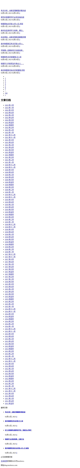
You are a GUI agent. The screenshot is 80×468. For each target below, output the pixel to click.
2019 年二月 (9, 219)
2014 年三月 (9, 321)
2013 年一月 (9, 356)
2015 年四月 (9, 299)
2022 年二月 (9, 130)
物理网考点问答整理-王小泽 (11, 57)
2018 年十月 (9, 229)
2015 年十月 (9, 284)
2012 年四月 (9, 379)
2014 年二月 (9, 324)
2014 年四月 (9, 319)
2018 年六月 (9, 239)
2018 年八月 (9, 234)
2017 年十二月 (10, 254)
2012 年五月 (9, 376)
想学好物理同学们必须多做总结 (12, 17)
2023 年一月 (9, 108)
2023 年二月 (9, 105)
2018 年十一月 (10, 227)
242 (6, 93)
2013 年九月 (9, 336)
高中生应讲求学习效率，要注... (12, 30)
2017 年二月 (9, 279)
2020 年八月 (9, 175)
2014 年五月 (9, 316)
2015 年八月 (9, 289)
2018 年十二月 (10, 224)
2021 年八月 (9, 145)
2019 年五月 (9, 212)
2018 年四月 (9, 244)
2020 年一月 (9, 192)
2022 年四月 (9, 125)
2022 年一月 (9, 132)
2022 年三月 (9, 127)
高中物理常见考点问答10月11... (12, 44)
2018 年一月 (9, 252)
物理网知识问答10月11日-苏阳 (12, 24)
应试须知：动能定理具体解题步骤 (13, 37)
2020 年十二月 (10, 165)
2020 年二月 (9, 190)
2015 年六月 (9, 294)
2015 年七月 (9, 292)
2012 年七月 (9, 371)
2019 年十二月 (10, 195)
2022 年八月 (9, 115)
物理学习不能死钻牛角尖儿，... (12, 64)
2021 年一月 (9, 162)
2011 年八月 (9, 398)
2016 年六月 (9, 282)
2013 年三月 (9, 351)
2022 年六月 (9, 120)
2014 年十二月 (10, 309)
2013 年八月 (9, 339)
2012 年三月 (9, 381)
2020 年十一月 (10, 167)
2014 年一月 (9, 326)
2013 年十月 (9, 334)
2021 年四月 (9, 155)
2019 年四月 (9, 214)
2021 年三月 (9, 157)
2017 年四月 (9, 274)
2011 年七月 (9, 401)
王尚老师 (4, 461)
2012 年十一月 (10, 361)
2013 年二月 (9, 354)
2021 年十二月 (10, 135)
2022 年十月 (9, 110)
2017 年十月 (9, 259)
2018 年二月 (9, 249)
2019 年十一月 (10, 197)
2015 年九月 (9, 287)
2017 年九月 (9, 262)
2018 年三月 (9, 247)
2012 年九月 (9, 366)
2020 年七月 (9, 177)
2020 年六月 (9, 180)
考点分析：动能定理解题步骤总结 (13, 10)
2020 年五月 (9, 182)
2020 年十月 (9, 170)
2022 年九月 (9, 113)
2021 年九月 (9, 142)
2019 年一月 (9, 222)
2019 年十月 (9, 200)
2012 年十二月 (10, 359)
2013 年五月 (9, 346)
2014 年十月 (9, 314)
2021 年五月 (9, 152)
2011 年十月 (9, 393)
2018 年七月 (9, 237)
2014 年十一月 (10, 311)
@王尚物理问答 (12, 5)
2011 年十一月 (10, 391)
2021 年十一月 (10, 137)
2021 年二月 (9, 160)
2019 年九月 (9, 202)
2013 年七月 (9, 341)
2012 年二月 (9, 384)
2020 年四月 (9, 185)
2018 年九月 (9, 232)
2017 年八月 (9, 264)
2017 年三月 (9, 277)
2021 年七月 (9, 147)
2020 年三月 (9, 187)
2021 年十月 (9, 140)
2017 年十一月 (10, 257)
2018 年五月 (9, 242)
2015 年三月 (9, 301)
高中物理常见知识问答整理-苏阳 (13, 70)
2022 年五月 (9, 122)
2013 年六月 (9, 344)
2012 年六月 (9, 374)
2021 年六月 (9, 150)
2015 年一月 (9, 306)
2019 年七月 (9, 207)
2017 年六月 (9, 269)
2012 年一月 (9, 386)
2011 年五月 (9, 403)
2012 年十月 (9, 364)
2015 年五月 (9, 296)
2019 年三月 (9, 217)
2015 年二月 (9, 304)
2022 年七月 (9, 118)
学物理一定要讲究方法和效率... (12, 50)
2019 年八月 (9, 205)
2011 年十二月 (10, 388)
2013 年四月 (9, 349)
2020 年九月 (9, 172)
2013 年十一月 (10, 331)
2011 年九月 (9, 396)
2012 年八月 (9, 369)
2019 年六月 (9, 209)
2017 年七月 (9, 267)
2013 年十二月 (10, 329)
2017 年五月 (9, 272)
